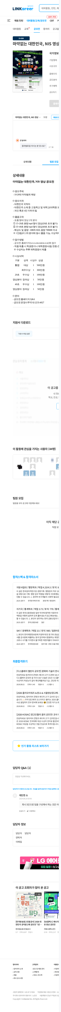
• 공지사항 (16, 972)
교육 (26, 28)
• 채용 (15, 975)
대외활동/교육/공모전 (37, 20)
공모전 (37, 28)
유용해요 (32, 811)
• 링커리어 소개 (18, 969)
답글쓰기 (22, 811)
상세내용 (27, 161)
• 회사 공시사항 (18, 978)
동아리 (46, 28)
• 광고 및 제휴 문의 (38, 969)
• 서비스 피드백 (37, 975)
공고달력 (57, 28)
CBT (52, 19)
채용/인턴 (18, 20)
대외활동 (17, 28)
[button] (39, 53)
